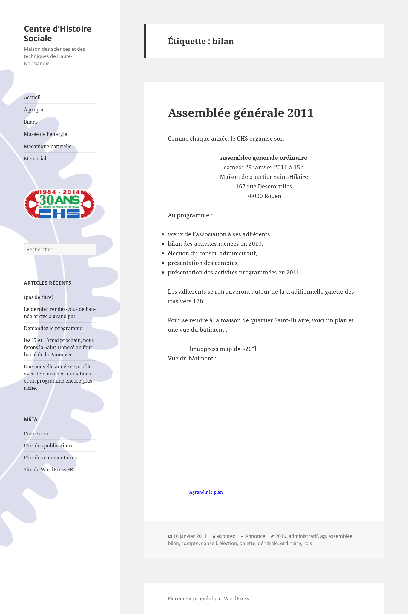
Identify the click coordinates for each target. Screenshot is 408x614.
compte (190, 543)
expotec (226, 536)
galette (247, 543)
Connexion (36, 433)
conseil (209, 543)
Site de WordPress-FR (48, 469)
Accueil (32, 97)
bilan (173, 543)
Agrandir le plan (206, 492)
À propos (34, 109)
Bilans (31, 122)
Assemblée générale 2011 (241, 112)
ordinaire (290, 543)
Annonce (255, 536)
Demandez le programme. (54, 328)
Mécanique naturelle (48, 146)
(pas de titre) (38, 297)
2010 (280, 536)
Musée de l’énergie (45, 134)
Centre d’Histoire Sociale (57, 33)
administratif (303, 536)
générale (268, 543)
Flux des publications (48, 445)
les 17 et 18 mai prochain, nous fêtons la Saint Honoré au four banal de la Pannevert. (59, 347)
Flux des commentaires (50, 457)
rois (307, 543)
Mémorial (35, 158)
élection (228, 543)
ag (323, 536)
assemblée (340, 536)
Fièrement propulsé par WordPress (208, 598)
